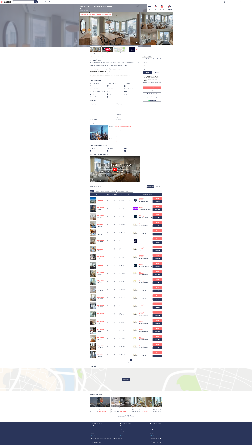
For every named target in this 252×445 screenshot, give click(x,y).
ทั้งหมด (91, 191)
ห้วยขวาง (92, 431)
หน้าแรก (96, 56)
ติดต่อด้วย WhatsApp (153, 97)
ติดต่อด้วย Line (153, 100)
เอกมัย (121, 429)
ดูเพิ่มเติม (91, 77)
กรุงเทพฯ (104, 56)
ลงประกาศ (249, 2)
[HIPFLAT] (6, 2)
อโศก (121, 425)
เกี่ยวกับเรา (114, 438)
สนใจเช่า (157, 72)
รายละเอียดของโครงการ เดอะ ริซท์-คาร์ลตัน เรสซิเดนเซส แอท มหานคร (124, 142)
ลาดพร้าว (152, 427)
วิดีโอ (108, 53)
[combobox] (145, 66)
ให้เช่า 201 (158, 186)
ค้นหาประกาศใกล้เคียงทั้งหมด (126, 416)
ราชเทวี (92, 425)
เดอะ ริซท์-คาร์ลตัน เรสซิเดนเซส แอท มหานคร (123, 126)
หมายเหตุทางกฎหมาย (101, 438)
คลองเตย (92, 433)
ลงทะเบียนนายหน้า (241, 2)
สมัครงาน (120, 438)
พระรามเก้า (152, 431)
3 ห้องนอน (107, 191)
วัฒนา (92, 429)
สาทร (109, 56)
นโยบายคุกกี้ (93, 438)
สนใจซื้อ (147, 72)
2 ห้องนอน (102, 191)
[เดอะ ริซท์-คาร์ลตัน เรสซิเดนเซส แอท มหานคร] (99, 133)
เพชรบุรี (151, 429)
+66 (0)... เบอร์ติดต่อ (153, 93)
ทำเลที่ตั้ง (120, 53)
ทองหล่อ (121, 433)
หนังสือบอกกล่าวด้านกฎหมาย (148, 83)
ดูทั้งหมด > (93, 435)
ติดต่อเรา (109, 438)
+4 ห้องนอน (113, 191)
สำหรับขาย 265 (150, 186)
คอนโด (100, 56)
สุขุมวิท (151, 433)
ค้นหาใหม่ (92, 56)
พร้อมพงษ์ (122, 431)
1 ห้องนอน (96, 191)
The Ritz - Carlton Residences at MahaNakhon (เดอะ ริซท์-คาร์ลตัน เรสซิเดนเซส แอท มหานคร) (128, 56)
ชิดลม (121, 427)
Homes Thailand (118, 128)
